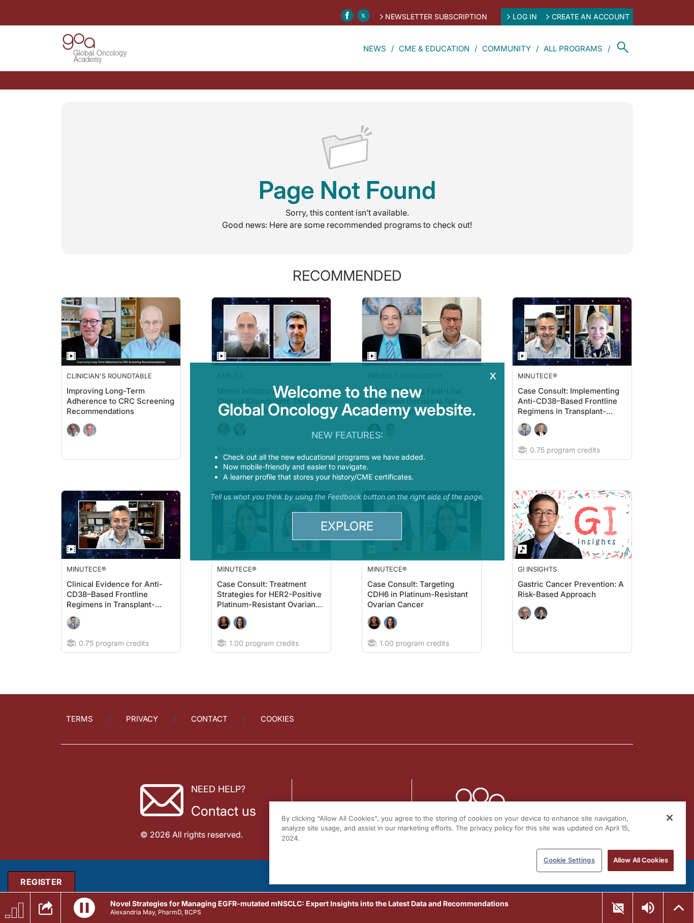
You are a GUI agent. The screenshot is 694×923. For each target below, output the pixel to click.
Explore (347, 526)
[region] (477, 842)
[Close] (669, 818)
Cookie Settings (569, 860)
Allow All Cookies (640, 860)
